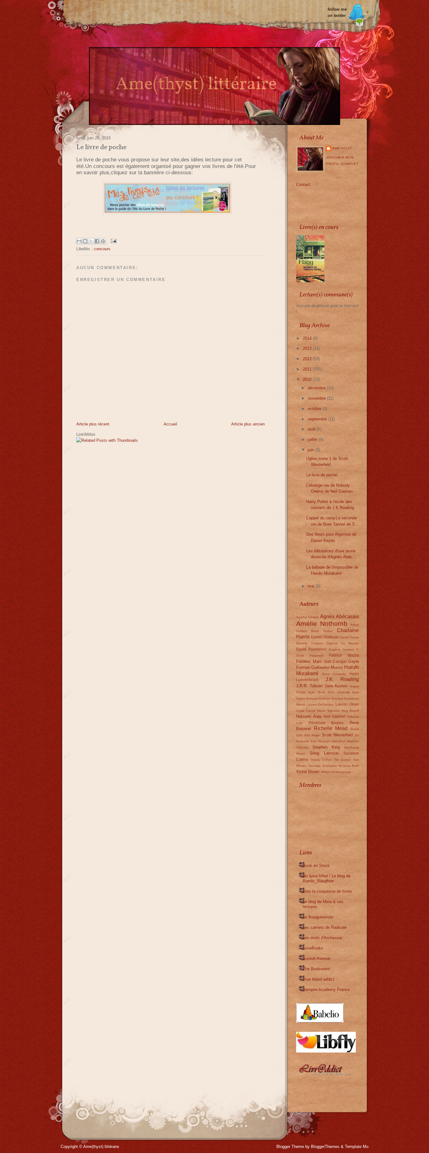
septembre (318, 419)
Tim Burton (342, 759)
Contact (303, 184)
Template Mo (356, 1146)
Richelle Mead (331, 728)
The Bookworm (316, 968)
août (312, 429)
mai (312, 586)
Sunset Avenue (316, 958)
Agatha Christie (307, 617)
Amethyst (342, 148)
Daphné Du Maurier (342, 643)
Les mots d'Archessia (322, 937)
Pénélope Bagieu (326, 723)
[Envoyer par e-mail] (79, 241)
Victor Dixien (307, 771)
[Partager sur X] (91, 241)
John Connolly (339, 692)
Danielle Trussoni (309, 643)
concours (102, 248)
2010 (308, 379)
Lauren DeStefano (320, 704)
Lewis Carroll (305, 710)
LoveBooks (313, 948)
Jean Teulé (316, 692)
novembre (317, 398)
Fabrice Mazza (344, 655)
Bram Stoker (322, 631)
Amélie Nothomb (321, 623)
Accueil (170, 424)
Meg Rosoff (350, 710)
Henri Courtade (334, 674)
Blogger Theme (290, 1146)
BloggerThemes (325, 1146)
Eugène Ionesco (341, 649)
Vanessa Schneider (322, 765)
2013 (308, 348)
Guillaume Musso (327, 667)
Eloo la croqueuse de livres (327, 891)
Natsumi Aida (308, 716)
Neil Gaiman (334, 716)
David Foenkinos (311, 649)
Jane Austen (336, 686)
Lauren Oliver (347, 704)
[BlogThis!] (85, 241)
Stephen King (326, 747)
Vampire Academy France (326, 989)
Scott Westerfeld (337, 735)
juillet (313, 439)
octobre (315, 408)
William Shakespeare (336, 772)
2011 (308, 369)
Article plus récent (92, 424)
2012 (308, 358)
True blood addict (318, 979)
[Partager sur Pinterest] (103, 241)
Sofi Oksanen (320, 741)
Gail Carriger (335, 661)
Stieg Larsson (324, 753)
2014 (308, 338)
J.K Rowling (342, 679)
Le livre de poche (321, 475)
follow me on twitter (337, 12)
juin (311, 449)
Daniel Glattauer (325, 637)
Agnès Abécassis (339, 616)
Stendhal (338, 741)
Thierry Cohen (321, 759)
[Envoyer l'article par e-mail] (112, 240)
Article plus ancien (248, 424)
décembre (317, 388)
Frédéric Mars (309, 661)
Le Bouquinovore (318, 917)
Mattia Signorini (328, 710)
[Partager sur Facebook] (97, 241)
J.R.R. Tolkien (309, 686)
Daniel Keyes (349, 637)
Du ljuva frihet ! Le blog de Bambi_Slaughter (326, 878)
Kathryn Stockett (331, 698)
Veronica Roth (348, 765)
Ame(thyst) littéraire (101, 1146)
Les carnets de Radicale (325, 927)
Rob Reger (312, 735)
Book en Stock (316, 865)
